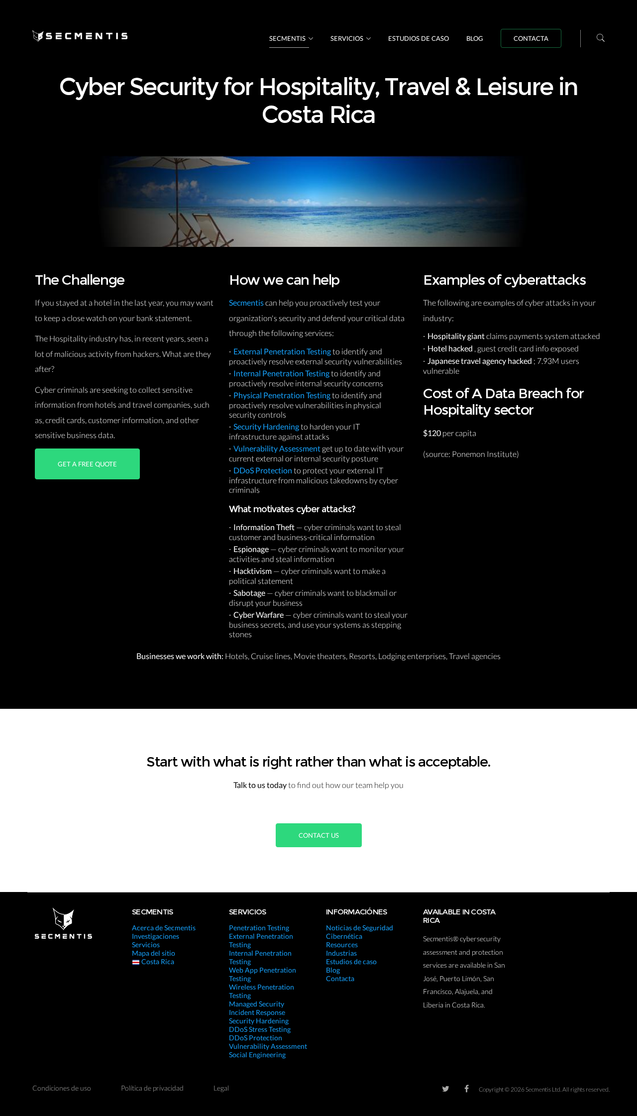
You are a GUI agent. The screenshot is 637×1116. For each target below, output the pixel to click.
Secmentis (287, 38)
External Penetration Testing (282, 351)
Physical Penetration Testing (282, 395)
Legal (221, 1088)
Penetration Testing (259, 927)
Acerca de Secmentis (164, 927)
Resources (342, 944)
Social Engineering (257, 1054)
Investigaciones (155, 936)
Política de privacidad (152, 1088)
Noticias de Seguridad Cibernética (359, 931)
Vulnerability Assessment (277, 448)
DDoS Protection (263, 470)
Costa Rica (157, 961)
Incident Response (257, 1012)
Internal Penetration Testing (282, 373)
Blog (474, 38)
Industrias (341, 953)
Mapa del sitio (153, 953)
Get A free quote (87, 464)
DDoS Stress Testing (260, 1029)
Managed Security (256, 1004)
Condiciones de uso (61, 1088)
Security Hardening (267, 426)
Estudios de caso (418, 38)
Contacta (531, 38)
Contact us (319, 835)
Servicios (346, 38)
